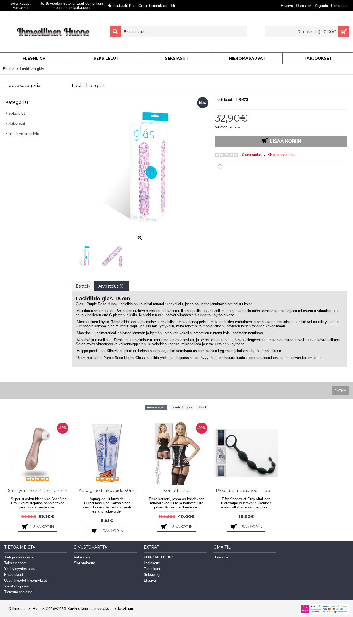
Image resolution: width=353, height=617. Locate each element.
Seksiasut (16, 123)
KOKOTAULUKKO (158, 557)
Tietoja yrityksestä (19, 557)
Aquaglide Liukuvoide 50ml (107, 490)
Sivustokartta (84, 563)
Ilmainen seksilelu (23, 133)
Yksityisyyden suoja (20, 569)
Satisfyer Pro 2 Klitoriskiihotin (37, 490)
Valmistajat (83, 557)
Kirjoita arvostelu (281, 155)
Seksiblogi (152, 575)
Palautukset (13, 575)
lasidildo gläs (182, 407)
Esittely (83, 286)
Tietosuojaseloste (18, 592)
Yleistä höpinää (16, 586)
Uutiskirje (220, 557)
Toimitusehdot (15, 563)
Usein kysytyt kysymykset (25, 580)
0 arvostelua (252, 155)
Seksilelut (16, 113)
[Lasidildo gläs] (86, 255)
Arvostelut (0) (111, 286)
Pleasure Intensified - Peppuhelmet (247, 490)
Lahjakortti (152, 563)
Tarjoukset (152, 569)
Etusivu (150, 580)
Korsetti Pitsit (176, 490)
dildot (202, 407)
